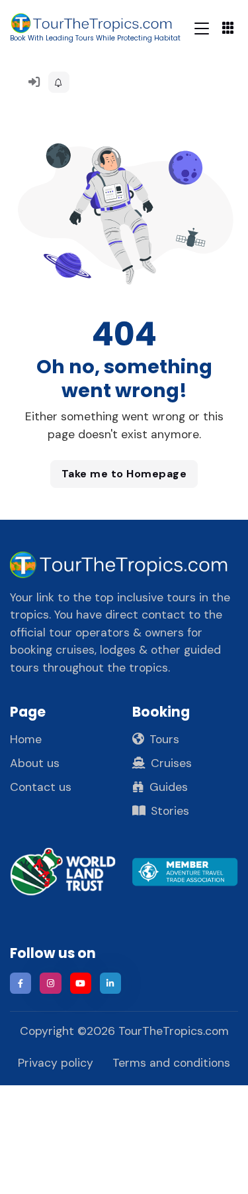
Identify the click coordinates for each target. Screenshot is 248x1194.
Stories (170, 811)
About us (35, 763)
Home (26, 739)
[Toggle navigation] (201, 28)
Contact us (40, 787)
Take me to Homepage (124, 474)
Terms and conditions (171, 1062)
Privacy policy (55, 1062)
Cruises (171, 763)
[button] (58, 82)
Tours (164, 739)
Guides (168, 787)
